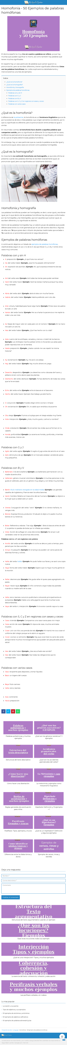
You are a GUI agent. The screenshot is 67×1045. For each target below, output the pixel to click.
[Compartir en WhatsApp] (18, 711)
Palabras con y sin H (15, 93)
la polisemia (18, 117)
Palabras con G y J (14, 96)
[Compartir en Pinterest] (13, 711)
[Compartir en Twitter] (8, 711)
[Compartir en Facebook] (3, 711)
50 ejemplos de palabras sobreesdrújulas (17, 1020)
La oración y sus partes (10, 1006)
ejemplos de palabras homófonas (45, 244)
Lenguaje (15, 1030)
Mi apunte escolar (7, 1030)
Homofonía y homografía (15, 87)
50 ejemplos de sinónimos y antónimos (16, 1013)
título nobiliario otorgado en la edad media (27, 490)
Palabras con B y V (14, 98)
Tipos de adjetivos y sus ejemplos (14, 1009)
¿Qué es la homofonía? (14, 82)
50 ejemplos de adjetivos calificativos (15, 1017)
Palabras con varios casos (16, 104)
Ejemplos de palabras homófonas (17, 90)
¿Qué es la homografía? (14, 85)
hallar (20, 561)
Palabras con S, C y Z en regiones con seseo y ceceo (26, 101)
